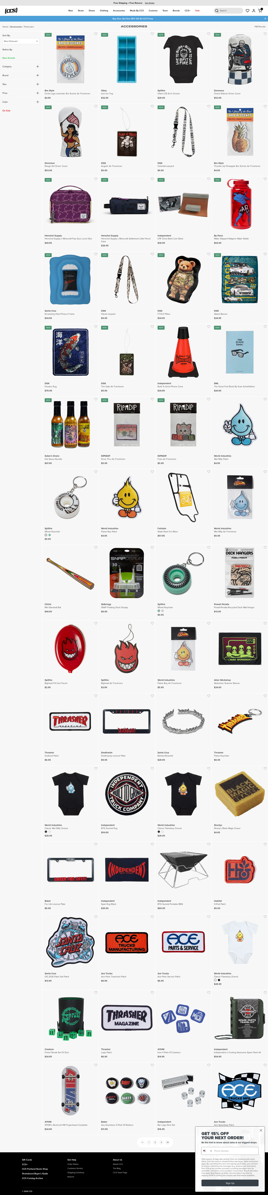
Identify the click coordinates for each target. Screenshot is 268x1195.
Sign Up (230, 1183)
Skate (81, 10)
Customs (153, 10)
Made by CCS (137, 10)
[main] (134, 587)
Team (165, 10)
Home (5, 26)
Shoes (92, 10)
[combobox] (207, 1151)
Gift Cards (27, 1159)
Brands (176, 10)
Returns (70, 1176)
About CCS (118, 1164)
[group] (134, 3)
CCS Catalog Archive (32, 1178)
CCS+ (187, 10)
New (70, 10)
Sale (197, 10)
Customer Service (75, 1168)
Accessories (119, 10)
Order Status (72, 1164)
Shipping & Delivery (75, 1172)
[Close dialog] (261, 1130)
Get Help (71, 1159)
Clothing (104, 10)
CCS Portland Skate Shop (35, 1168)
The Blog (117, 1168)
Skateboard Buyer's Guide (35, 1173)
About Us (117, 1159)
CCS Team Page (120, 1172)
